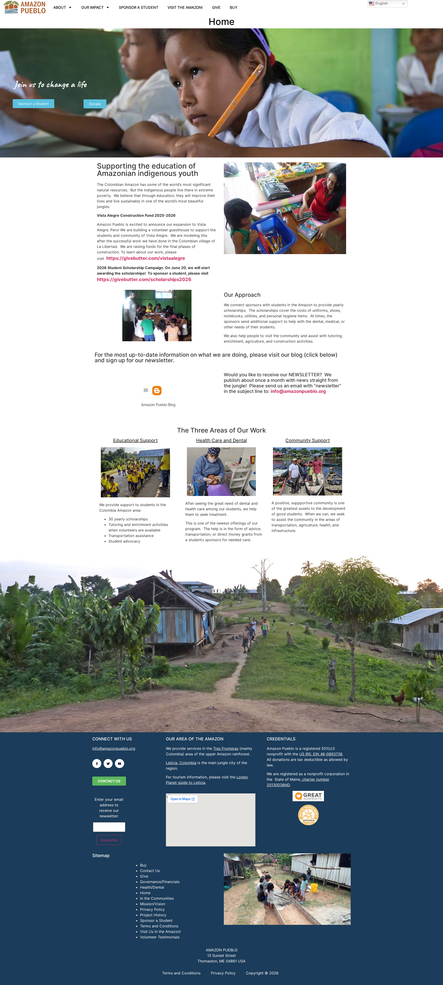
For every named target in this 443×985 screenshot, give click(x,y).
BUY (233, 7)
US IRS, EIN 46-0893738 (320, 754)
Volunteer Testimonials (160, 937)
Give (144, 876)
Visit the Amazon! (185, 7)
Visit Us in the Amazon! (160, 931)
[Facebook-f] (96, 763)
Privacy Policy (152, 909)
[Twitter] (108, 763)
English (381, 3)
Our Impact (92, 7)
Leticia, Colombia (181, 762)
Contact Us (150, 870)
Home (145, 892)
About (59, 7)
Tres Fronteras (225, 748)
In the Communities (157, 898)
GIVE (216, 7)
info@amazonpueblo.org (298, 391)
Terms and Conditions (159, 926)
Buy (143, 865)
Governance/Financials (160, 881)
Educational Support (135, 440)
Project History (153, 915)
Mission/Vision (152, 904)
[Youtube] (119, 763)
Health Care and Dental (221, 440)
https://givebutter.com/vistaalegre (145, 258)
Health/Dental (152, 887)
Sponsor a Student (138, 7)
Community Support (307, 440)
